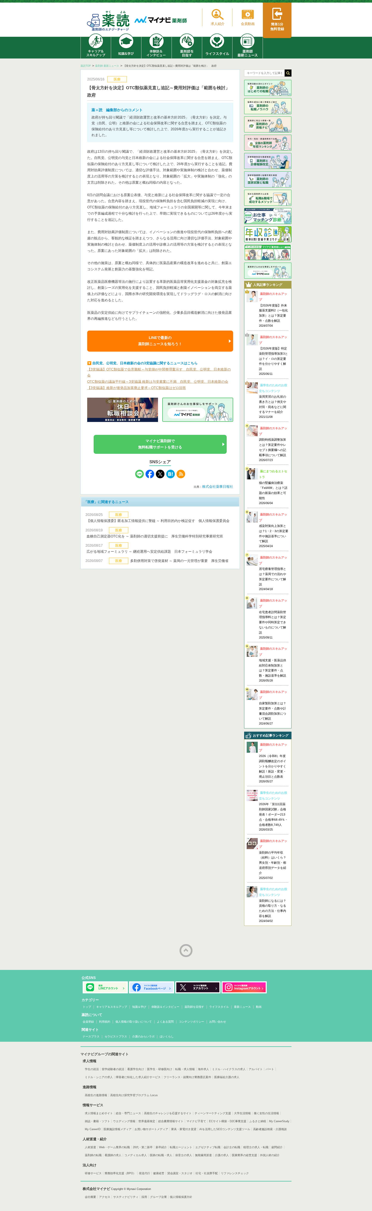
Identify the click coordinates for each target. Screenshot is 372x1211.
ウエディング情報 (124, 1121)
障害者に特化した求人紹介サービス (138, 1077)
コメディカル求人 (135, 1155)
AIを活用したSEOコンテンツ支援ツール (224, 1129)
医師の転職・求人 (161, 1155)
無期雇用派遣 (203, 1155)
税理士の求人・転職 (255, 1147)
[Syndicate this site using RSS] (181, 477)
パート (270, 1069)
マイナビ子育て (196, 1121)
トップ (87, 1006)
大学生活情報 (242, 1113)
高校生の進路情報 (96, 1095)
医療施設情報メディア (118, 1129)
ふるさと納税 (257, 1121)
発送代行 (144, 1173)
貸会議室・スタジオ (179, 1173)
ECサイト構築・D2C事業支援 (227, 1121)
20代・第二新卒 (143, 1147)
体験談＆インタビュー (165, 1006)
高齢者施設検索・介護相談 (270, 1129)
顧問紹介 (277, 1147)
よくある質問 (165, 1021)
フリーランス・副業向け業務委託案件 (187, 1077)
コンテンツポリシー (191, 1021)
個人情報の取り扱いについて (133, 1021)
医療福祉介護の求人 (226, 1077)
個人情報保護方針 (181, 1197)
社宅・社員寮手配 (206, 1173)
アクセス (104, 1197)
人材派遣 (90, 1147)
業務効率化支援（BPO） (120, 1173)
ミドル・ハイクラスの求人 (229, 1069)
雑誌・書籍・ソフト (97, 1121)
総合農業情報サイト (170, 1121)
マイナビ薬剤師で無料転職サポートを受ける (160, 444)
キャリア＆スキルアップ (111, 1006)
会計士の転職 (231, 1147)
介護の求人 (222, 1155)
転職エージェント (181, 1147)
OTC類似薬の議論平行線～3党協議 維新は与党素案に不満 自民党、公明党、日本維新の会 (157, 381)
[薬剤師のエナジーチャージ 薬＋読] (108, 21)
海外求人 (203, 1069)
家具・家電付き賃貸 (183, 1129)
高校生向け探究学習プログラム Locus (134, 1095)
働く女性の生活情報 (266, 1113)
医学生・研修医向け (159, 1069)
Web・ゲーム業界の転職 (114, 1147)
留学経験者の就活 (113, 1069)
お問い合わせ (217, 1021)
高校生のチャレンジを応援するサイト (168, 1113)
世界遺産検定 (146, 1121)
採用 (144, 1197)
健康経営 (158, 1173)
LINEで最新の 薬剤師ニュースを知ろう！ (160, 341)
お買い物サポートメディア (151, 1129)
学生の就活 (92, 1069)
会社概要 (90, 1197)
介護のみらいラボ (143, 1036)
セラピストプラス (116, 1036)
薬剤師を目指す (194, 1006)
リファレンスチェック (235, 1173)
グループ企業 (158, 1197)
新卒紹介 (161, 1147)
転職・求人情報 (185, 1069)
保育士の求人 (183, 1155)
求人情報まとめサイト (99, 1113)
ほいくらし (167, 1036)
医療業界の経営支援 (244, 1155)
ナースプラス (91, 1036)
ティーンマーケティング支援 (213, 1113)
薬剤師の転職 (93, 1155)
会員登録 (88, 1021)
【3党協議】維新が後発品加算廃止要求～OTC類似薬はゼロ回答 (136, 388)
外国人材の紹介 (270, 1155)
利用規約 (104, 1021)
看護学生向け (135, 1069)
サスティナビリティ (125, 1197)
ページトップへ (186, 950)
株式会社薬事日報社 (219, 486)
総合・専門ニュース (128, 1113)
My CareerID (93, 1129)
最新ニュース (242, 1006)
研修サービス (93, 1173)
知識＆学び (139, 1006)
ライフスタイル (219, 1006)
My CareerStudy (279, 1121)
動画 (259, 1006)
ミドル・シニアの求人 (99, 1077)
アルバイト (256, 1069)
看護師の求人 (113, 1155)
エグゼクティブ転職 (207, 1147)
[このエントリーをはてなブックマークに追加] (170, 477)
